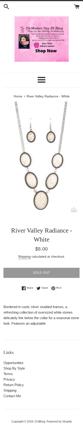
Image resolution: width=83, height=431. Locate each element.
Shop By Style (14, 368)
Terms (8, 374)
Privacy (9, 379)
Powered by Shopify (59, 421)
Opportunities (13, 363)
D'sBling (40, 421)
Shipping (24, 256)
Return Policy (13, 385)
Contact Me (12, 396)
